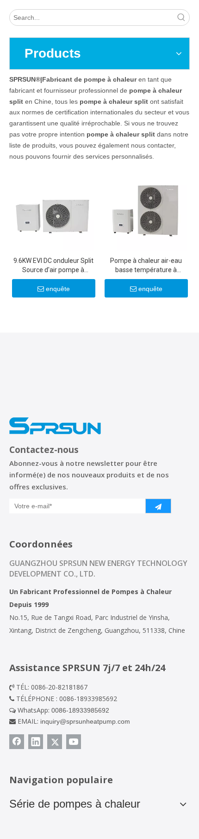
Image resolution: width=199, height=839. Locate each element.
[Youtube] (73, 741)
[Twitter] (54, 741)
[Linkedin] (35, 741)
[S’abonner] (158, 506)
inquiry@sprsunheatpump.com (85, 721)
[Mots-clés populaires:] (181, 17)
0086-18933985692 (80, 710)
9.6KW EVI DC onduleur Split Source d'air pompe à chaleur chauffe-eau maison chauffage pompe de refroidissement (53, 265)
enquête (58, 288)
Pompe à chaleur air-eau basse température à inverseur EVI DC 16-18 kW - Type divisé (146, 265)
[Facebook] (16, 741)
